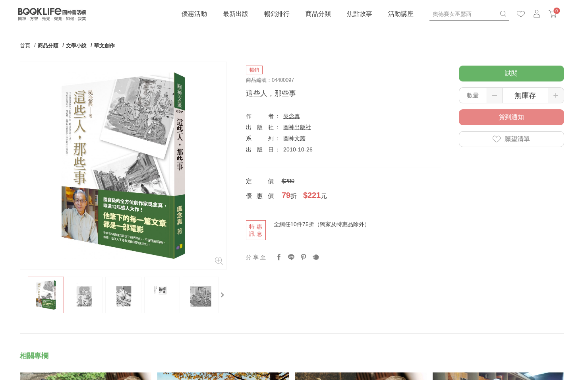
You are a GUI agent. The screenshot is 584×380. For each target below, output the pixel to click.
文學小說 (76, 45)
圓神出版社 (297, 127)
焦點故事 (359, 13)
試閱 (511, 73)
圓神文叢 (294, 138)
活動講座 (401, 13)
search (503, 14)
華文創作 (104, 45)
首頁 (25, 45)
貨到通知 (511, 117)
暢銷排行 (277, 13)
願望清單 (517, 139)
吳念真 (291, 116)
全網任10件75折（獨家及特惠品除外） (322, 224)
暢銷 (254, 70)
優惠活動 (194, 13)
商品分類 (318, 13)
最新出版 (235, 13)
